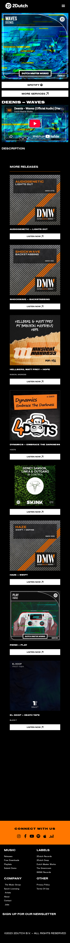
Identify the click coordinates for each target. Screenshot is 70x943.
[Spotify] (38, 836)
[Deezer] (51, 836)
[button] (63, 5)
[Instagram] (19, 836)
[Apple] (45, 836)
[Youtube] (32, 836)
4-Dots (13, 449)
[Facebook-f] (25, 836)
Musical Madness (18, 374)
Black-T (13, 720)
